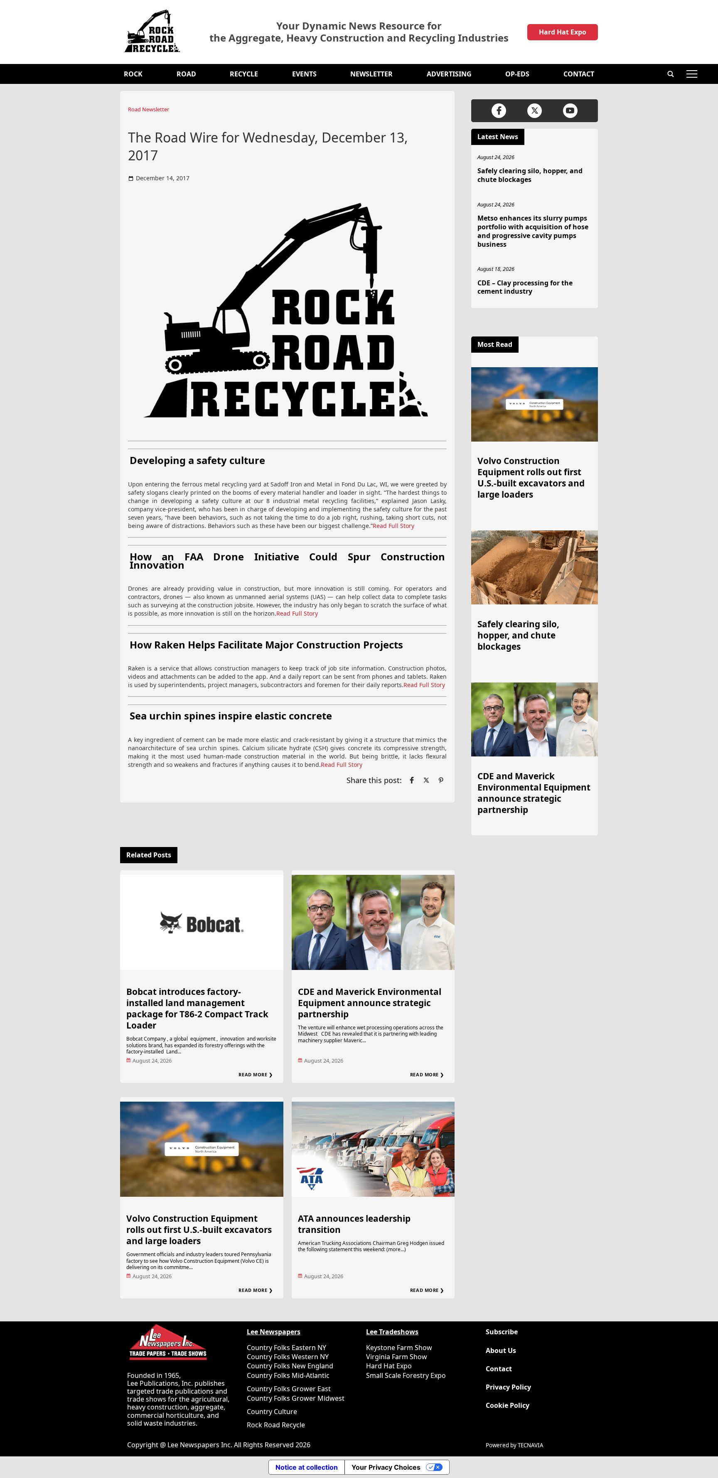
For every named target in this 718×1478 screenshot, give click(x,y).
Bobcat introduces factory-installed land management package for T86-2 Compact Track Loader (197, 1008)
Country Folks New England (290, 1365)
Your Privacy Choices (386, 1467)
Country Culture (272, 1411)
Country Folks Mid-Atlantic (288, 1375)
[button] (671, 74)
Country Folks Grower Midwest (295, 1398)
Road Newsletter (148, 109)
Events (304, 74)
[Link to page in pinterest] (441, 780)
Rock (133, 74)
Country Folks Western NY (288, 1356)
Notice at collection (306, 1467)
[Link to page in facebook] (411, 780)
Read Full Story (393, 526)
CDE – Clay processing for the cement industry (525, 287)
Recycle (244, 74)
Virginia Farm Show (396, 1356)
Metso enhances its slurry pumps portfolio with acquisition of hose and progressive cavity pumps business (532, 231)
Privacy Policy (508, 1387)
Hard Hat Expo (562, 32)
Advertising (449, 74)
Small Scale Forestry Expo (406, 1375)
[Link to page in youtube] (570, 110)
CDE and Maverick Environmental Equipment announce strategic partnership (369, 1003)
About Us (501, 1351)
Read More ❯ (256, 1074)
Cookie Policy (507, 1405)
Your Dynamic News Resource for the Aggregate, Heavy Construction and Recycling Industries (359, 32)
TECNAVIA (530, 1445)
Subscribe (502, 1332)
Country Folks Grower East (289, 1388)
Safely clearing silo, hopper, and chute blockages (530, 175)
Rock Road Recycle (276, 1424)
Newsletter (371, 74)
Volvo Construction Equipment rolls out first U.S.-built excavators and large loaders (199, 1230)
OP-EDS (517, 74)
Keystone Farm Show (399, 1347)
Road (186, 74)
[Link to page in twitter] (426, 780)
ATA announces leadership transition (354, 1224)
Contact (578, 74)
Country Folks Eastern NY (286, 1347)
